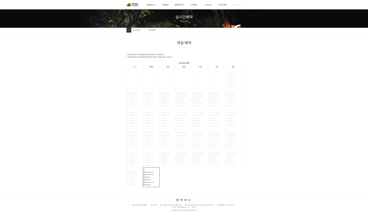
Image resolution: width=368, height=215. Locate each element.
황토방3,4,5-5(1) (149, 172)
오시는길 (208, 4)
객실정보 (165, 4)
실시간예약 (222, 4)
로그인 (234, 4)
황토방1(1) (148, 177)
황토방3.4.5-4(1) (149, 182)
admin (194, 207)
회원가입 (239, 4)
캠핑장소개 (151, 4)
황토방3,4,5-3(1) (149, 174)
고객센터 (194, 4)
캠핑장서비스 (179, 4)
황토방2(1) (148, 179)
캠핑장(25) (148, 184)
